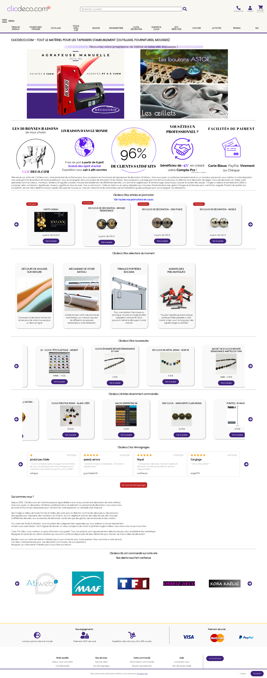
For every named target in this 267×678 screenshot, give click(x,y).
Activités (216, 28)
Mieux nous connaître (62, 662)
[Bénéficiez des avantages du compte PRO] (182, 148)
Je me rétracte (215, 658)
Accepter (257, 673)
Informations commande (142, 662)
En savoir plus (142, 674)
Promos (237, 28)
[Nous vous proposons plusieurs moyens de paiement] (231, 150)
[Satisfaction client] (133, 150)
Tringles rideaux (15, 28)
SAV (257, 28)
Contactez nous (181, 662)
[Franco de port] (84, 150)
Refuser (243, 673)
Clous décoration (136, 28)
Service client (101, 662)
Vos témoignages (101, 666)
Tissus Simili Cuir (76, 28)
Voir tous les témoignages (133, 485)
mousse (96, 28)
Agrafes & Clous (156, 28)
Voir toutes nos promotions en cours (133, 199)
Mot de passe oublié (181, 666)
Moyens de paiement (142, 666)
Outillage (56, 28)
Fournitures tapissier (36, 28)
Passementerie (116, 28)
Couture (196, 28)
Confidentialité (62, 666)
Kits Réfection (176, 28)
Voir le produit (50, 241)
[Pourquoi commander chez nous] (35, 150)
